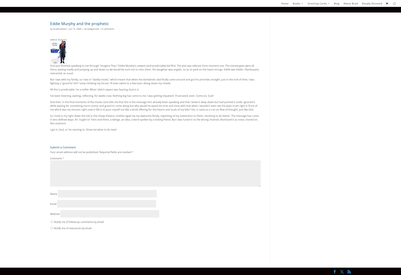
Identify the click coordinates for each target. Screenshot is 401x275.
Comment (57, 158)
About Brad (351, 3)
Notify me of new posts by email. (73, 228)
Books (296, 3)
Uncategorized (91, 28)
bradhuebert (60, 28)
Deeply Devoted (372, 3)
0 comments (108, 28)
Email (53, 204)
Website (55, 214)
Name (53, 194)
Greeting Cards (317, 3)
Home (285, 3)
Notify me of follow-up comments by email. (79, 222)
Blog (336, 3)
